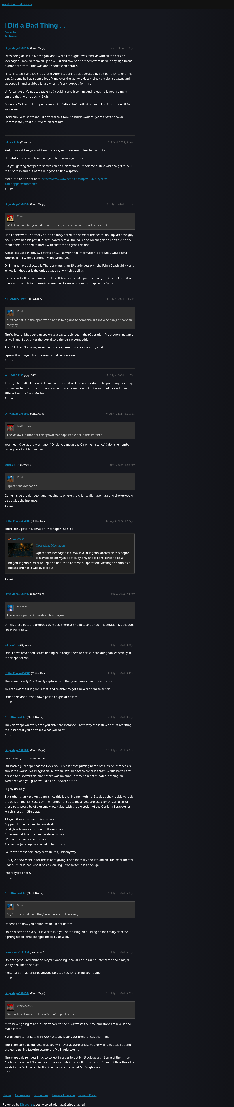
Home (7, 1095)
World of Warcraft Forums (17, 4)
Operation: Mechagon (50, 545)
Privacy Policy (87, 1095)
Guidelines (41, 1095)
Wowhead (18, 538)
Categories (22, 1095)
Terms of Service (63, 1095)
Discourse (27, 1104)
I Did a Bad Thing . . (34, 25)
